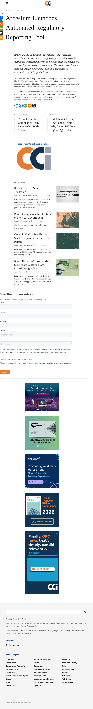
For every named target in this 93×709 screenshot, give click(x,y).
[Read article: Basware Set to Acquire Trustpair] (67, 194)
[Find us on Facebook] (6, 645)
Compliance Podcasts (15, 666)
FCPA (8, 682)
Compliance (11, 663)
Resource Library (69, 663)
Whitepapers (67, 682)
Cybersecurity (12, 669)
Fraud (36, 663)
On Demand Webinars (43, 682)
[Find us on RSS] (18, 645)
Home (8, 10)
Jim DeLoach (20, 272)
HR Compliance (40, 672)
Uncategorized (68, 669)
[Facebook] (21, 106)
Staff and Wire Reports (24, 245)
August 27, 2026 (40, 245)
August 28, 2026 (45, 195)
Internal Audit (40, 676)
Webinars (66, 676)
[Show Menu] (7, 3)
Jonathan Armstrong (23, 221)
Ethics (8, 679)
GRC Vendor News (18, 10)
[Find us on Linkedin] (14, 645)
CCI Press (10, 659)
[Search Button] (85, 612)
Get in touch (25, 631)
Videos (65, 672)
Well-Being (66, 679)
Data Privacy (11, 672)
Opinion (37, 686)
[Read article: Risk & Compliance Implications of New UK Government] (67, 220)
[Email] (25, 106)
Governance (39, 666)
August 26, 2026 (33, 272)
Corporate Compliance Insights (33, 144)
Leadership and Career (44, 679)
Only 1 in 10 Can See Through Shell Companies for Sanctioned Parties (33, 238)
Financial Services (42, 659)
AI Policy (23, 619)
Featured (10, 686)
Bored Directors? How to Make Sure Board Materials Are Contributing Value (32, 265)
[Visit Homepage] (48, 3)
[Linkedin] (16, 106)
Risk (64, 666)
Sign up (70, 631)
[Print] (30, 106)
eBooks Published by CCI (17, 676)
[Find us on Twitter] (10, 645)
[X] (34, 106)
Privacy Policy (12, 619)
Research (66, 659)
